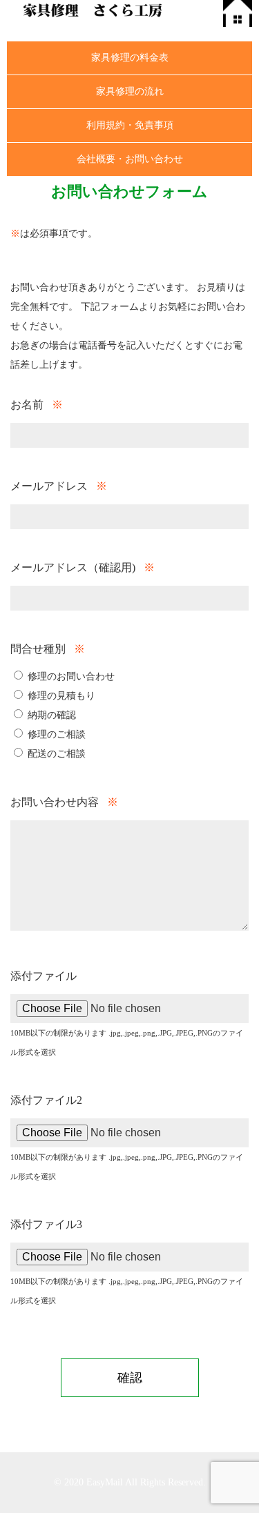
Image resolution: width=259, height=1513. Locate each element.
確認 (129, 1378)
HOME (237, 13)
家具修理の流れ (130, 91)
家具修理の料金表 (130, 57)
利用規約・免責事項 (129, 125)
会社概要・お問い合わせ (130, 159)
